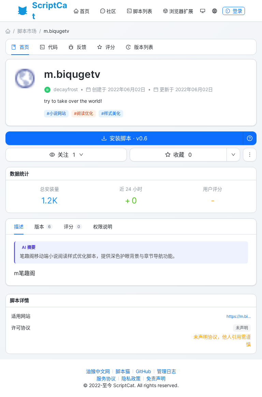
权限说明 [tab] (102, 226)
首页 (84, 11)
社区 (111, 11)
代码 (53, 47)
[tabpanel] (131, 260)
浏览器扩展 (181, 11)
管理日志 (166, 371)
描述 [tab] (19, 226)
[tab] (43, 226)
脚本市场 (27, 31)
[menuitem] (81, 11)
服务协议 (106, 378)
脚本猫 (123, 371)
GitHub (143, 371)
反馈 (81, 47)
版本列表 (143, 47)
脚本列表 (142, 11)
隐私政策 (131, 378)
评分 (110, 47)
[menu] (133, 11)
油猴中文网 (98, 371)
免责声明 (155, 378)
